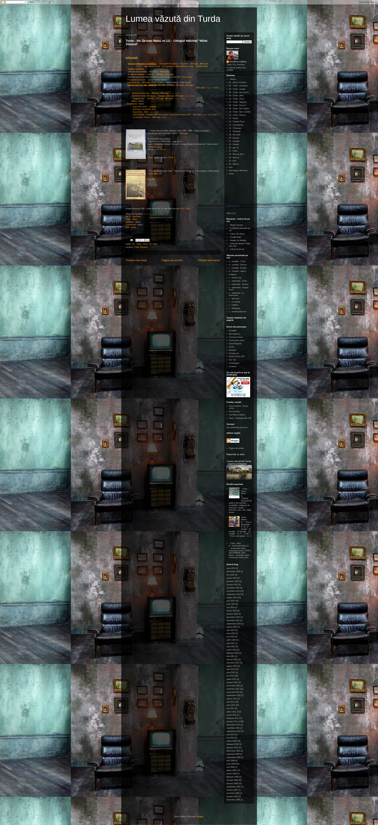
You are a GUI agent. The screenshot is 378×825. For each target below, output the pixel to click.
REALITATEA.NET (237, 356)
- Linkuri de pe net (236, 249)
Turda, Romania (141, 247)
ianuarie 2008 (232, 783)
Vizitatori (232, 366)
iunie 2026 (231, 568)
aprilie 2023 (231, 640)
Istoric (151, 157)
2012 (182, 208)
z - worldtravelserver (237, 311)
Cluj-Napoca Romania (238, 170)
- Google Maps (235, 237)
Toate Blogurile (235, 343)
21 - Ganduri (234, 141)
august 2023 (232, 627)
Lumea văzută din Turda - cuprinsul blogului (239, 462)
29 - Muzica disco (236, 154)
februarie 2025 (233, 581)
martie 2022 (232, 650)
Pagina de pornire (172, 260)
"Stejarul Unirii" (138, 98)
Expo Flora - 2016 (140, 112)
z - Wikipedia (234, 308)
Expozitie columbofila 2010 (144, 109)
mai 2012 (230, 676)
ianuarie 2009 (232, 780)
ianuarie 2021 (232, 659)
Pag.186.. (151, 179)
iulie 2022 (231, 643)
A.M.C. (155, 214)
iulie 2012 (231, 669)
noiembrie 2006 (233, 793)
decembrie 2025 (233, 571)
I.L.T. (209, 88)
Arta (127, 227)
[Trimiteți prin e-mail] (136, 240)
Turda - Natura (244, 518)
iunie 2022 (231, 646)
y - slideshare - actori (238, 281)
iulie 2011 (230, 702)
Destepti (232, 350)
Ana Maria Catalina (238, 61)
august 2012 (232, 666)
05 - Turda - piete (236, 95)
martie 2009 (232, 773)
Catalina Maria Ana (233, 206)
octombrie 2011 (233, 692)
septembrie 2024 (234, 594)
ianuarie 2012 (232, 682)
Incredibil (233, 330)
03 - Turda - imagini (237, 89)
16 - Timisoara (235, 128)
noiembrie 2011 (233, 689)
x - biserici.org (235, 278)
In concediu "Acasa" (142, 117)
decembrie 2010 (233, 725)
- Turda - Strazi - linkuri (244, 491)
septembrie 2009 (234, 757)
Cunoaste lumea (236, 337)
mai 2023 (230, 637)
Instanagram (234, 363)
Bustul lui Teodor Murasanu (143, 96)
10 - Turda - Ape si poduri (239, 112)
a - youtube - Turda (237, 261)
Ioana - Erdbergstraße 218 (240, 418)
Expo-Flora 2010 (140, 107)
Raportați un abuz (236, 454)
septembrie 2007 (234, 787)
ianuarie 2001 (232, 796)
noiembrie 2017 (233, 663)
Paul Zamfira (234, 411)
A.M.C (139, 66)
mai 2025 (230, 575)
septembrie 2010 (234, 731)
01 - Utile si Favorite (237, 82)
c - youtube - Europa (237, 268)
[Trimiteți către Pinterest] (148, 240)
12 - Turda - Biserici (237, 115)
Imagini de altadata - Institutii (141, 74)
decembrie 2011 (233, 686)
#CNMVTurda (202, 66)
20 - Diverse (234, 138)
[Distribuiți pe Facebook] (145, 240)
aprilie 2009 (231, 770)
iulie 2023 (231, 630)
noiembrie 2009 (233, 754)
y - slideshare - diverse (238, 284)
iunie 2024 (231, 604)
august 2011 (232, 699)
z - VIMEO (233, 305)
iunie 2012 (231, 672)
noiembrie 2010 (233, 728)
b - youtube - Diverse (238, 265)
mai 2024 (230, 607)
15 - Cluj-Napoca (236, 125)
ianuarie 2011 (232, 721)
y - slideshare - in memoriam (236, 294)
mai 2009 (230, 767)
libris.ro (163, 149)
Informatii (132, 57)
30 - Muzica (234, 157)
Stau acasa (187, 77)
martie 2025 (232, 578)
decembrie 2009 (233, 751)
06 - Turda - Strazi (140, 244)
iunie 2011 (231, 705)
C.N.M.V (214, 114)
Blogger (200, 816)
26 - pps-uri (233, 148)
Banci (134, 101)
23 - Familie (234, 144)
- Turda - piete (235, 543)
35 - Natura (233, 164)
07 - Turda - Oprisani (237, 102)
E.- (127, 49)
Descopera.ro (234, 334)
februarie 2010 (233, 744)
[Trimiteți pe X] (142, 240)
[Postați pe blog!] (139, 240)
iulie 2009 (231, 760)
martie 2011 (231, 715)
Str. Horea (155, 80)
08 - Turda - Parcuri (237, 105)
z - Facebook (234, 302)
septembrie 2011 (234, 695)
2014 (188, 208)
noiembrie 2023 (233, 620)
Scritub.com (234, 353)
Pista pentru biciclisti (136, 80)
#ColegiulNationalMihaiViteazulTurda (178, 66)
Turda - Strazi (131, 219)
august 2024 (232, 597)
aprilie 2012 (231, 679)
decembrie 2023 (233, 617)
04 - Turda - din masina (239, 92)
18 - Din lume (234, 135)
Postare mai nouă (136, 260)
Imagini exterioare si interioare (142, 64)
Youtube (152, 107)
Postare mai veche (209, 260)
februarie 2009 (233, 777)
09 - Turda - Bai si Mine (239, 108)
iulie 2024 (231, 601)
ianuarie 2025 (232, 584)
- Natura (232, 79)
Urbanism (130, 222)
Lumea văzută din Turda (173, 19)
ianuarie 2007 (232, 790)
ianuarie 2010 (232, 747)
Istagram (232, 274)
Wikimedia (164, 72)
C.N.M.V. (171, 157)
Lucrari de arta (133, 82)
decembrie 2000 (233, 800)
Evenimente (132, 104)
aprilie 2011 (231, 712)
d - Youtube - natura (237, 271)
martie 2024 (232, 611)
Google (164, 64)
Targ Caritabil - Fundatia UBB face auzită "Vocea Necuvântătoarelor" (162, 114)
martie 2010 (232, 741)
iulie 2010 (231, 734)
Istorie (231, 347)
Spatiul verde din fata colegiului (142, 85)
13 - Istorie (233, 118)
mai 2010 (230, 738)
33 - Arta (152, 244)
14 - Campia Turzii (237, 121)
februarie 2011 (232, 718)
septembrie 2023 (234, 624)
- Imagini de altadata (237, 240)
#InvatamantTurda (153, 66)
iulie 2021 (231, 656)
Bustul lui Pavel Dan (141, 93)
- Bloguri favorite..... (237, 225)
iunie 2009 (231, 764)
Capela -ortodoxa (136, 69)
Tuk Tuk (232, 360)
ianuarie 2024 (232, 614)
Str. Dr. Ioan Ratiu (133, 216)
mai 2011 (230, 708)
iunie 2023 (231, 633)
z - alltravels (234, 298)
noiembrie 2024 (233, 588)
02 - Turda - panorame (238, 86)
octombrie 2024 (233, 591)
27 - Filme (233, 151)
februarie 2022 (233, 653)
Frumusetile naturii (237, 340)
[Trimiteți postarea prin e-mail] (131, 240)
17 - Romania (234, 131)
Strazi (231, 174)
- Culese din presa (236, 234)
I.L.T (154, 82)
